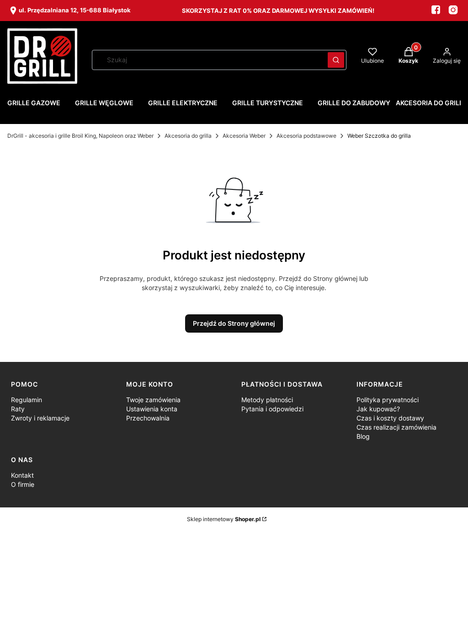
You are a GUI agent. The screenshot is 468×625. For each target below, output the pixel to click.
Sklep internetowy (224, 519)
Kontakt (22, 475)
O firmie (22, 484)
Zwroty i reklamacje (40, 418)
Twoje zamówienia (153, 400)
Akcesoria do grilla (188, 135)
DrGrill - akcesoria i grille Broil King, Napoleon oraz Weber (80, 135)
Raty (18, 409)
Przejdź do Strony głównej (234, 323)
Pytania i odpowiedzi (272, 409)
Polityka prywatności (387, 400)
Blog (363, 436)
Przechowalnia (148, 418)
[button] (336, 60)
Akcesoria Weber (244, 135)
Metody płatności (267, 400)
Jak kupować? (378, 409)
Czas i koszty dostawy (390, 418)
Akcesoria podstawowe (306, 135)
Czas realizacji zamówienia (396, 427)
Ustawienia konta (151, 409)
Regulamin (26, 400)
